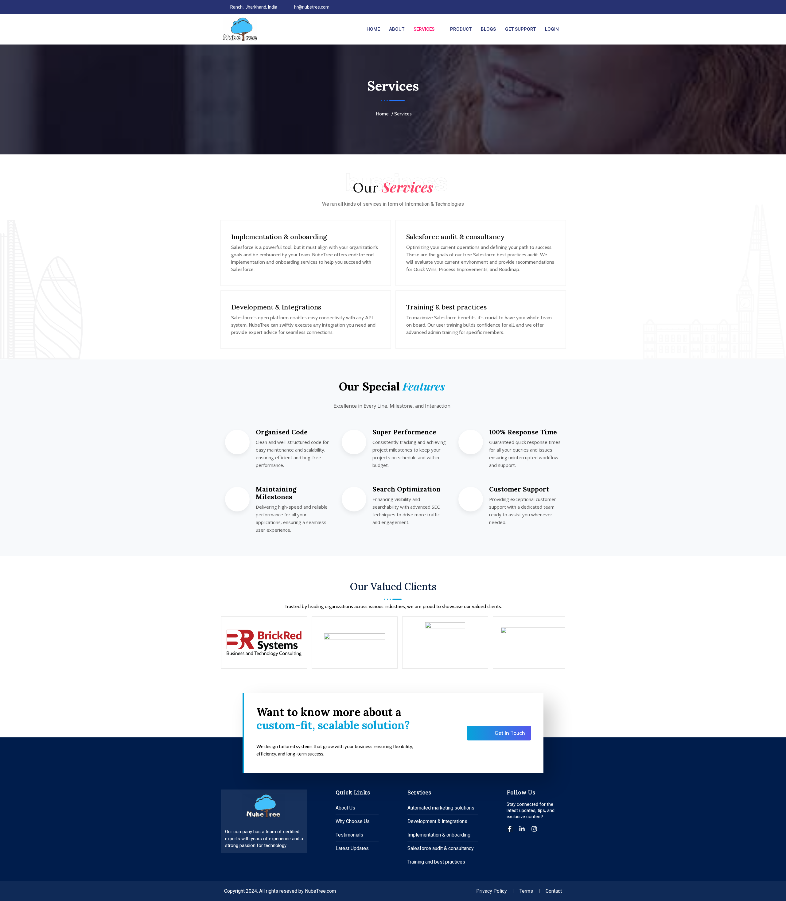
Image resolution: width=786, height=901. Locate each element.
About (396, 29)
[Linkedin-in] (522, 829)
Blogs (488, 29)
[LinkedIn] (548, 7)
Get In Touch (510, 733)
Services (424, 29)
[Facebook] (538, 7)
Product (461, 29)
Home (373, 29)
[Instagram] (558, 7)
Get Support (520, 29)
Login (552, 29)
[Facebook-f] (510, 829)
